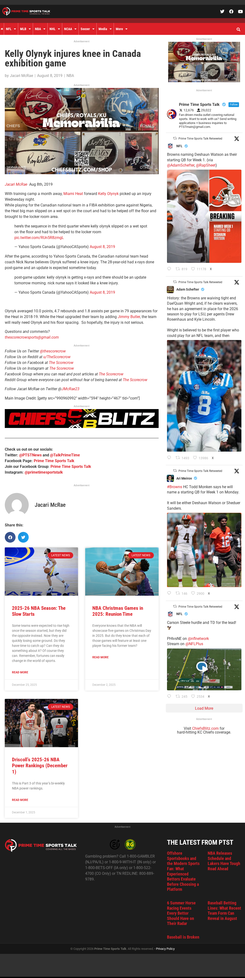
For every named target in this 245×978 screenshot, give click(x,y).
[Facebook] (231, 11)
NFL (8, 29)
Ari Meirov (184, 478)
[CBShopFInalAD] (82, 173)
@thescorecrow (53, 351)
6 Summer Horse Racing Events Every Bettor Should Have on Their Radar (181, 913)
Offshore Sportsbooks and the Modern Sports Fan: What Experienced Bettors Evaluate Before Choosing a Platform (183, 871)
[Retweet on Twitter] (175, 138)
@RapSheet (206, 165)
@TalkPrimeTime (65, 455)
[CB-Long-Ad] (82, 426)
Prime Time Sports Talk (54, 461)
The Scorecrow (61, 362)
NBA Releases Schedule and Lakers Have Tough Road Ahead (224, 861)
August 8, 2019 (102, 246)
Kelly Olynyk (108, 193)
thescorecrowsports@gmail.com (32, 337)
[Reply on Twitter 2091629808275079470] (170, 458)
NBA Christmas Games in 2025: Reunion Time (117, 611)
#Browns (174, 487)
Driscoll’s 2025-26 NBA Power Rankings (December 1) (39, 765)
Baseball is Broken (183, 937)
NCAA (68, 29)
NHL (53, 29)
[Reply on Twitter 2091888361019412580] (170, 269)
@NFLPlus (194, 644)
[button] (238, 29)
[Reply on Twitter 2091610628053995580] (170, 593)
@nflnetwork (198, 638)
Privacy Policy (165, 949)
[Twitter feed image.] (204, 216)
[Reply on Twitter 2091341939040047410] (170, 696)
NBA (38, 29)
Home (2, 29)
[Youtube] (240, 11)
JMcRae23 (70, 389)
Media (103, 29)
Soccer (85, 29)
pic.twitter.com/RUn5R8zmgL (39, 237)
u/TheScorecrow (57, 357)
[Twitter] (222, 11)
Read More (20, 672)
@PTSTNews (30, 455)
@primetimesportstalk (44, 472)
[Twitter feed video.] (204, 669)
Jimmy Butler (129, 316)
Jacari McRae (16, 184)
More (119, 29)
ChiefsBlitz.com (205, 728)
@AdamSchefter (180, 165)
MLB (23, 29)
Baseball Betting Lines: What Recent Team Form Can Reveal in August (224, 910)
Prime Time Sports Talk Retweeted (200, 138)
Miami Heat (73, 193)
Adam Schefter (187, 289)
